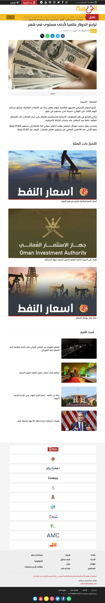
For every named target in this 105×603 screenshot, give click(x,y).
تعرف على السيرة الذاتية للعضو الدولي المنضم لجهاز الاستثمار (71, 260)
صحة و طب (65, 568)
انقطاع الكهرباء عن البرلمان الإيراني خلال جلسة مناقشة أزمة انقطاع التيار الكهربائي (35, 348)
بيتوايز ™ (63, 593)
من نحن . (94, 590)
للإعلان (13, 2)
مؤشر (93, 31)
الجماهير (91, 568)
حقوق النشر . (62, 590)
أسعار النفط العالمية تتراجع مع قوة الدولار (79, 201)
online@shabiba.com (88, 583)
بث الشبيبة (27, 2)
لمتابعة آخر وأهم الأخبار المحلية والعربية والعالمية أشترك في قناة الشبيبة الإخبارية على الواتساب (65, 576)
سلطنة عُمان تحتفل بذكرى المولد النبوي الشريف (39, 373)
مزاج (68, 564)
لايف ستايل (65, 559)
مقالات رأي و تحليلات (34, 567)
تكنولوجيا (38, 561)
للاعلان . (84, 590)
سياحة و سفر (37, 555)
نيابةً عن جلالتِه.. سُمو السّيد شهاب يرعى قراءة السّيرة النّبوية (52, 17)
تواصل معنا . (74, 590)
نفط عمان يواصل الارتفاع (86, 318)
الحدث (92, 559)
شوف (67, 555)
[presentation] (12, 17)
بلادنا (93, 555)
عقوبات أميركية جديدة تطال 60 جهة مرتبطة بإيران (38, 421)
